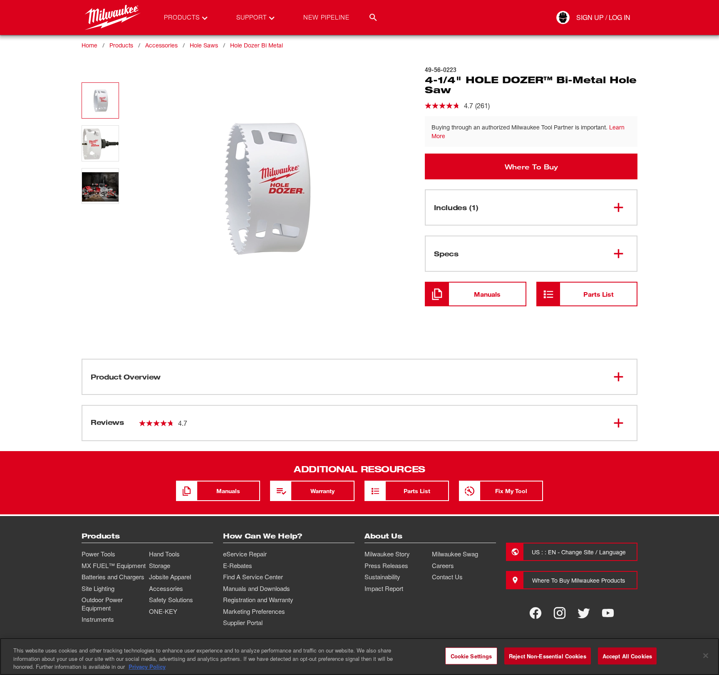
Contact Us (447, 577)
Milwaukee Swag (455, 554)
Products (121, 45)
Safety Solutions (171, 600)
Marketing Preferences (254, 611)
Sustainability (382, 577)
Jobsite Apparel (170, 577)
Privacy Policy (147, 666)
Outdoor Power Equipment (102, 604)
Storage (159, 565)
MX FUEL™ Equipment (114, 565)
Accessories (161, 45)
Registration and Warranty (258, 600)
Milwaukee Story (387, 554)
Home (89, 45)
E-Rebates (237, 565)
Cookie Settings (471, 656)
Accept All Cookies (627, 656)
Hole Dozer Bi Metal (256, 45)
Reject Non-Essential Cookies (547, 656)
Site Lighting (98, 588)
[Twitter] (584, 613)
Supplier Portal (243, 622)
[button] (100, 100)
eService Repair (245, 554)
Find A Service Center (253, 577)
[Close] (706, 655)
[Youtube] (608, 613)
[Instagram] (560, 613)
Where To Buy (531, 166)
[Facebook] (535, 613)
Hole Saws (204, 45)
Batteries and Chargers (113, 577)
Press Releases (386, 565)
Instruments (98, 619)
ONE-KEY (163, 611)
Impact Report (383, 588)
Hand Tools (164, 554)
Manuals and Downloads (256, 588)
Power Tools (98, 554)
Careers (443, 565)
